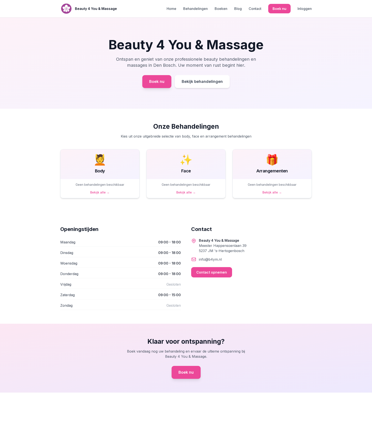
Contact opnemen (211, 272)
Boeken (221, 8)
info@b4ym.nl (210, 259)
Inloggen (305, 8)
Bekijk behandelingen (202, 81)
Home (171, 8)
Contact (255, 8)
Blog (238, 8)
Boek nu (279, 8)
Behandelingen (195, 8)
